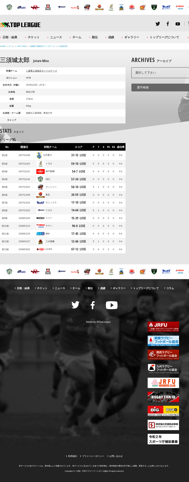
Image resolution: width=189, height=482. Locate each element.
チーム (77, 37)
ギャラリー (131, 37)
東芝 (48, 194)
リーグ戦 (9, 139)
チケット (34, 37)
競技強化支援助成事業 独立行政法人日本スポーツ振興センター (163, 425)
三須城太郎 (62, 46)
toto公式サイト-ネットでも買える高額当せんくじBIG (163, 411)
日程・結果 (10, 37)
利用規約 (72, 456)
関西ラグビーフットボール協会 (163, 355)
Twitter (158, 24)
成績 (111, 37)
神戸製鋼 (50, 171)
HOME (3, 46)
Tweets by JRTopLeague (98, 322)
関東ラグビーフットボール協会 (163, 341)
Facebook (168, 24)
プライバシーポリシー (93, 456)
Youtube (178, 24)
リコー (49, 218)
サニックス (51, 202)
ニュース (56, 37)
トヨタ (49, 163)
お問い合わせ (116, 456)
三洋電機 (50, 241)
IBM (47, 233)
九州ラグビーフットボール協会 (163, 369)
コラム (170, 288)
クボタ (49, 210)
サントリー (51, 187)
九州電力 (47, 155)
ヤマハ (49, 225)
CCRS (49, 249)
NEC (48, 179)
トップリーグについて (164, 37)
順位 (95, 37)
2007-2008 (21, 46)
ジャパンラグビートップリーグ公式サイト (20, 24)
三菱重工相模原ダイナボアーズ (42, 46)
